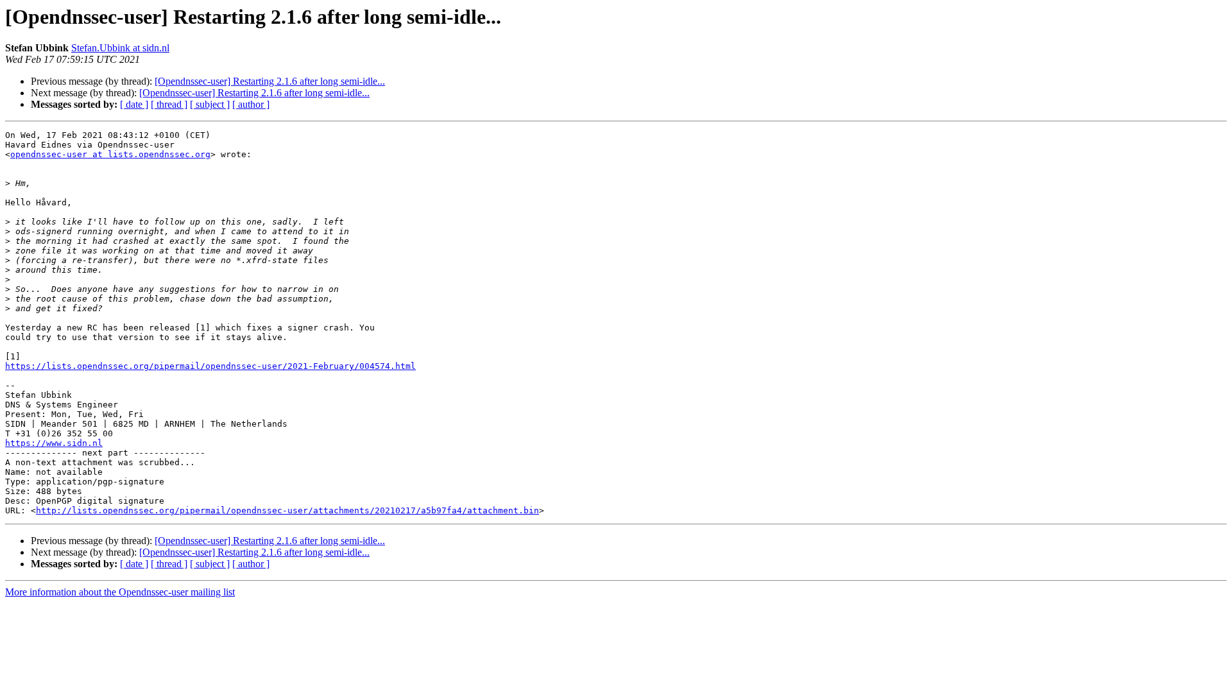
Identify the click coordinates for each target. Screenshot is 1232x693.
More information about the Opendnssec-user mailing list (120, 591)
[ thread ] (169, 104)
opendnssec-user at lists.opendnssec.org (110, 154)
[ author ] (251, 104)
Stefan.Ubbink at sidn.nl (120, 47)
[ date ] (134, 104)
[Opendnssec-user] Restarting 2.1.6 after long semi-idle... (270, 81)
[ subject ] (210, 104)
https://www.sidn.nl (54, 443)
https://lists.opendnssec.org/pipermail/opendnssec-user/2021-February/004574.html (210, 366)
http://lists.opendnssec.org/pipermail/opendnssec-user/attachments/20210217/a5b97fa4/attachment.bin (287, 510)
